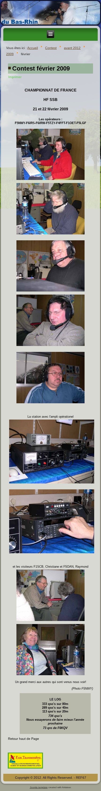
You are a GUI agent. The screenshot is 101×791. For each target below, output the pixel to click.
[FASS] (25, 769)
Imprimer (15, 77)
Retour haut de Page (23, 739)
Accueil (32, 48)
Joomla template (39, 787)
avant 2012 (72, 48)
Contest (51, 48)
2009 (10, 54)
